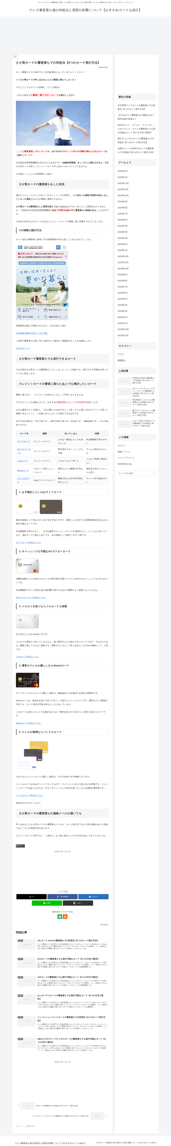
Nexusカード (23, 470)
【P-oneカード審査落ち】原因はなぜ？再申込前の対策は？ (136, 117)
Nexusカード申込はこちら (28, 723)
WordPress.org (125, 464)
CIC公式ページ (23, 348)
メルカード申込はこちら (27, 657)
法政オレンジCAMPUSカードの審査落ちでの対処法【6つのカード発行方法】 (136, 150)
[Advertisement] (85, 35)
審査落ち (21, 846)
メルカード (22, 461)
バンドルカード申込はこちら (29, 795)
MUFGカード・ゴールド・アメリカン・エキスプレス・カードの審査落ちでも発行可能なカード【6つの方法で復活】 (136, 129)
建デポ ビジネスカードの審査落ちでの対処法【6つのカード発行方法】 (136, 140)
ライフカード (23, 441)
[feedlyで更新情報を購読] (59, 916)
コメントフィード (126, 458)
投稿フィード (124, 452)
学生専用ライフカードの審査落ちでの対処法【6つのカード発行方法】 (136, 107)
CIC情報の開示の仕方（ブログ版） (32, 333)
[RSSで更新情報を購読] (65, 916)
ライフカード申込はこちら (28, 542)
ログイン (122, 446)
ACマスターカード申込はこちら (31, 597)
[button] (78, 903)
